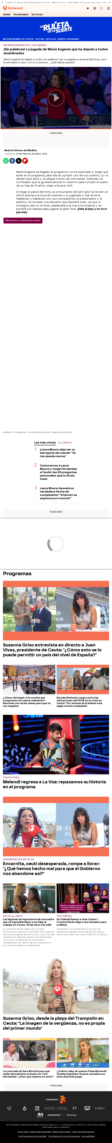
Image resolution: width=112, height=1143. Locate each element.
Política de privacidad (40, 1132)
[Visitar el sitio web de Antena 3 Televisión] (12, 1108)
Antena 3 (7, 432)
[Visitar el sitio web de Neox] (37, 1108)
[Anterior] (2, 2)
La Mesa (9, 2)
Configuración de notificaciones (64, 1136)
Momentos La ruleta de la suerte (23, 220)
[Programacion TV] (94, 8)
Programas (21, 14)
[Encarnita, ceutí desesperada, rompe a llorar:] (56, 827)
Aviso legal (23, 1132)
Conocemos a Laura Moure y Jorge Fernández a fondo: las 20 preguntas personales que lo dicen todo (58, 472)
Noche (29, 39)
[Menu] (108, 8)
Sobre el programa (68, 39)
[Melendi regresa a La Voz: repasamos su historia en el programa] (56, 745)
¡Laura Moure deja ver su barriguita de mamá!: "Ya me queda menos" (58, 453)
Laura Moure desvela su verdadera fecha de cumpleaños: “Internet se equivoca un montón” (58, 493)
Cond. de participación (83, 1132)
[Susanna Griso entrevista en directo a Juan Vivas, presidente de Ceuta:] (56, 611)
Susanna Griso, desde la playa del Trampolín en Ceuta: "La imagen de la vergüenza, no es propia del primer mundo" (54, 1023)
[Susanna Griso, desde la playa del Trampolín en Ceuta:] (56, 984)
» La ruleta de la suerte (38, 432)
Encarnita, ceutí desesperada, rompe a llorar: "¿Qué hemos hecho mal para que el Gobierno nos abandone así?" (51, 868)
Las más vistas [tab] (45, 442)
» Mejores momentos (61, 432)
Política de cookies (61, 1132)
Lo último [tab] (65, 442)
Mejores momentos (14, 39)
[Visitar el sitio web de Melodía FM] (40, 1115)
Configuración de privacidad (32, 1136)
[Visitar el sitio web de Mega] (62, 1108)
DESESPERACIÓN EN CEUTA (18, 859)
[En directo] (87, 8)
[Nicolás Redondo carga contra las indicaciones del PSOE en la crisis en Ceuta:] (83, 680)
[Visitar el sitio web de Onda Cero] (87, 1108)
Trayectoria (11, 777)
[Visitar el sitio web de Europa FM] (100, 1108)
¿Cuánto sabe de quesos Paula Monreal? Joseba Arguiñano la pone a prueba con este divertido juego (82, 1074)
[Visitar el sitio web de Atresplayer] (56, 1115)
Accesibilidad (88, 1136)
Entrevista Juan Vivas (90, 2)
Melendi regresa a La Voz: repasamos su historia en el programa (54, 784)
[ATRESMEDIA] (56, 1099)
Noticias (37, 14)
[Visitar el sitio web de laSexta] (25, 1108)
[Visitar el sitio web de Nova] (50, 1108)
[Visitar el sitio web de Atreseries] (75, 1108)
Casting (39, 39)
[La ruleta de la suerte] (56, 35)
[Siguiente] (110, 2)
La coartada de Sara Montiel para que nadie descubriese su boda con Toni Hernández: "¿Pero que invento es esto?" (28, 1074)
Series (6, 14)
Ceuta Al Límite (13, 916)
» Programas (19, 432)
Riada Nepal (73, 2)
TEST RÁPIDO (64, 916)
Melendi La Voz (59, 2)
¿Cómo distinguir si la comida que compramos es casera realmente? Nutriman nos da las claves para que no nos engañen (27, 701)
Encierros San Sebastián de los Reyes (32, 2)
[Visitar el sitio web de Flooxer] (72, 1115)
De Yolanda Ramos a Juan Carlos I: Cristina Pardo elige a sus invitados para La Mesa (81, 922)
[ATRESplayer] (101, 8)
